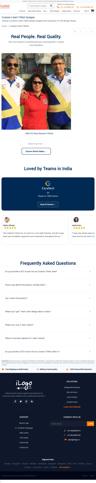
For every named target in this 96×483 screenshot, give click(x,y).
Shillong (81, 464)
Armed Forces (72, 402)
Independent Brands (72, 387)
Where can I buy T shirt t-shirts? (19, 324)
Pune (75, 464)
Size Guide (24, 437)
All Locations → (65, 467)
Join (90, 423)
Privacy (84, 476)
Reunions (77, 11)
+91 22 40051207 (67, 7)
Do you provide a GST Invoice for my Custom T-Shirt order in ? (32, 351)
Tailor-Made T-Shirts (34, 11)
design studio (66, 11)
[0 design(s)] (92, 11)
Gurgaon (27, 467)
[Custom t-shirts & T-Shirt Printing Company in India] (6, 6)
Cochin (46, 467)
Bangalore (16, 464)
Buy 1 (45, 11)
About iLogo (24, 423)
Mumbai (7, 464)
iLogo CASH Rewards (72, 407)
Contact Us (24, 447)
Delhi (69, 464)
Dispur (89, 464)
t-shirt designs (55, 11)
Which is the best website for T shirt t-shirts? (25, 338)
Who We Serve (72, 392)
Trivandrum (37, 467)
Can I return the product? (16, 298)
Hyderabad (42, 464)
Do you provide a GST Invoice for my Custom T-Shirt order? (31, 271)
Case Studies (72, 397)
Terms (92, 476)
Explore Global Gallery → (36, 151)
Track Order (23, 442)
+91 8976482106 (86, 7)
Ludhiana (54, 467)
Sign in (86, 11)
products (22, 11)
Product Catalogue (25, 428)
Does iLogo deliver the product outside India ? (25, 284)
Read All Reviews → (48, 204)
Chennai (25, 464)
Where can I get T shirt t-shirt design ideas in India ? (28, 311)
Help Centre (23, 433)
